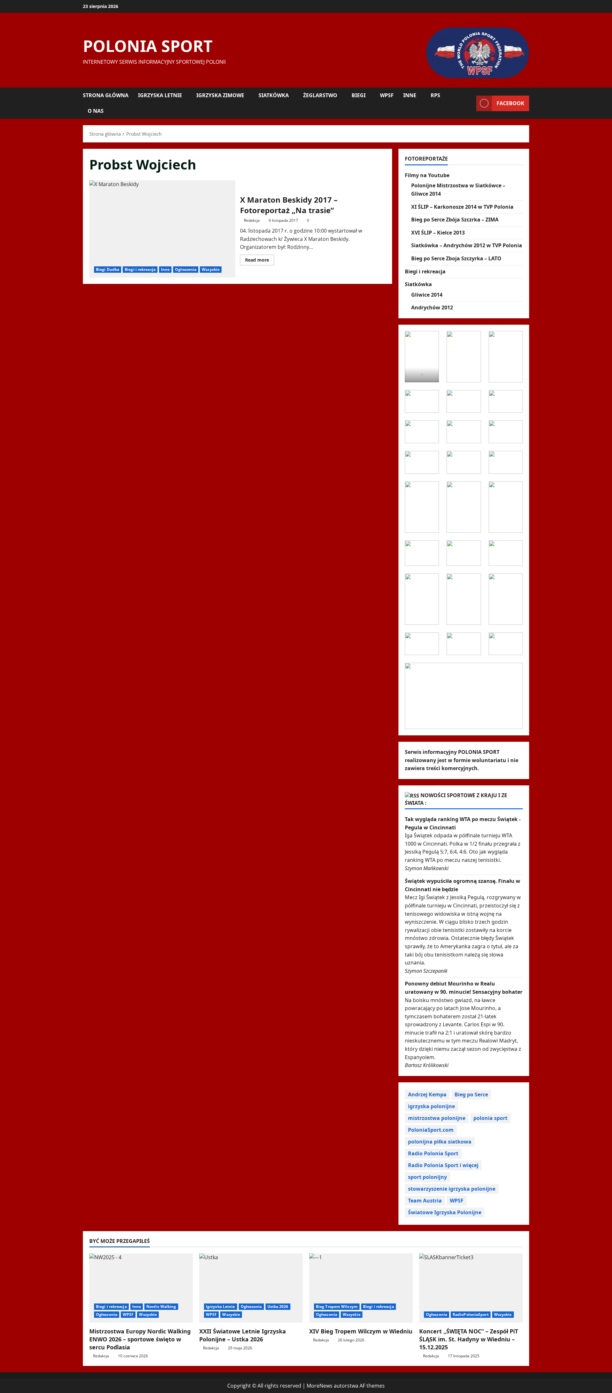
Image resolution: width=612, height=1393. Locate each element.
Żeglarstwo (320, 95)
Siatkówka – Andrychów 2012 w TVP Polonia (466, 245)
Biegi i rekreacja (140, 269)
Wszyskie (211, 269)
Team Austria (425, 1200)
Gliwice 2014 (426, 294)
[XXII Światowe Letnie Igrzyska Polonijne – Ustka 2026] (251, 1288)
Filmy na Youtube (427, 175)
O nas (96, 110)
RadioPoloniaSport (471, 1314)
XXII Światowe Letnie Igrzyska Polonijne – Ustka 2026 (242, 1335)
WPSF (387, 95)
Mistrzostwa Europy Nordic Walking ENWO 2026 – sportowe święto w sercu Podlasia (140, 1339)
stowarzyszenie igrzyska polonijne (451, 1188)
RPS (435, 95)
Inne (409, 95)
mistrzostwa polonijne (436, 1118)
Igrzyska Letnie (160, 95)
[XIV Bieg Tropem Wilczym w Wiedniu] (361, 1288)
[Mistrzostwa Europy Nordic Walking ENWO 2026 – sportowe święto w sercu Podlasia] (141, 1288)
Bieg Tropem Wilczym (337, 1306)
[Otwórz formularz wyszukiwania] (469, 103)
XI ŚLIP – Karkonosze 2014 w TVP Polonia (462, 206)
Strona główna (105, 95)
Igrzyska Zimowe (220, 95)
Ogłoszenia (185, 269)
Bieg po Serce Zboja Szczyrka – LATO (456, 258)
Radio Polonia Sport (433, 1153)
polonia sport (490, 1118)
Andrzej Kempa (427, 1094)
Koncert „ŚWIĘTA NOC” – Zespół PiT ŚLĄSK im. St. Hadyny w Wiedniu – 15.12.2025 (468, 1339)
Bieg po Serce (471, 1094)
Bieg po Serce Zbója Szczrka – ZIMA (455, 219)
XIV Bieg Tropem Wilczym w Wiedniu (360, 1331)
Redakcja (252, 220)
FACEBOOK (510, 103)
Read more (259, 260)
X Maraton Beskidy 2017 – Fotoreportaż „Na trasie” (162, 229)
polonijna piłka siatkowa (439, 1141)
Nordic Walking (161, 1306)
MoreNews (319, 1385)
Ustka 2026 (277, 1306)
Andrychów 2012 (432, 307)
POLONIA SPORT (148, 46)
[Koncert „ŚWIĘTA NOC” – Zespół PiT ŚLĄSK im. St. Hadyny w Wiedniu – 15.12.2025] (471, 1288)
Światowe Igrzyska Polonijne (444, 1212)
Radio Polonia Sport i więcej (443, 1165)
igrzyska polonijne (431, 1106)
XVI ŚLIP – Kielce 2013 (438, 232)
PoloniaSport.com (431, 1129)
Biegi (359, 95)
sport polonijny (427, 1176)
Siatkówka (274, 95)
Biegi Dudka (107, 269)
